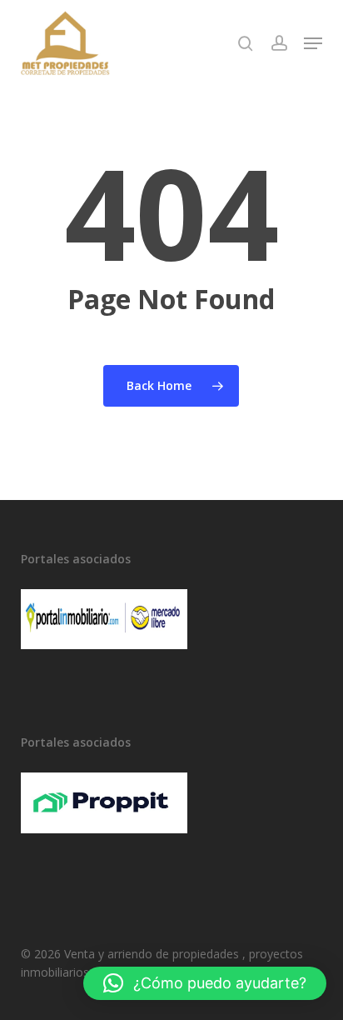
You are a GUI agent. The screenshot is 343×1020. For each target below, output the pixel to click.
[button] (313, 43)
